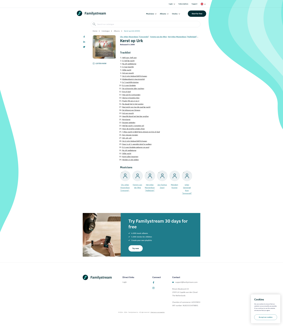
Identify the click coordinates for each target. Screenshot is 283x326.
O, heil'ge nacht (127, 61)
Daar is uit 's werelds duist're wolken (135, 144)
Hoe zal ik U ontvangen (129, 95)
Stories (175, 14)
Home (95, 31)
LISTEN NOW (101, 63)
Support (194, 4)
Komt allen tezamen (128, 156)
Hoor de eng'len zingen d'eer (132, 129)
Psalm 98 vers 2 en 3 (129, 101)
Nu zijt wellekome (128, 64)
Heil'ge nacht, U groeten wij (131, 126)
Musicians (150, 14)
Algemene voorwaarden (158, 312)
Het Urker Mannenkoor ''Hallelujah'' (182, 37)
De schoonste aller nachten (131, 88)
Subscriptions (183, 4)
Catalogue (106, 31)
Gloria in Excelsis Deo (129, 98)
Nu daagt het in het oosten (131, 104)
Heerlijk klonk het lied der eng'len (134, 116)
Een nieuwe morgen (128, 135)
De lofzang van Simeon (129, 110)
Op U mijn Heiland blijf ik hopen (133, 76)
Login (171, 4)
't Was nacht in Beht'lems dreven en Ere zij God (139, 132)
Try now (135, 248)
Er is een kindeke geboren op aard (134, 147)
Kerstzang (124, 119)
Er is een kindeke (127, 85)
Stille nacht (125, 70)
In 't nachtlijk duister (129, 82)
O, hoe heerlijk (127, 67)
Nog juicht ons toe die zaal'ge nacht (134, 107)
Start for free (197, 13)
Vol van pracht (127, 73)
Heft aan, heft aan (128, 57)
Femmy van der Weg (158, 37)
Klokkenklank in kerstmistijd (132, 79)
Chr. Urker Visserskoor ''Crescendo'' (134, 37)
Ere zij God (125, 91)
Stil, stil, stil (125, 138)
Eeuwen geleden (127, 122)
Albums (163, 14)
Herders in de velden (129, 160)
